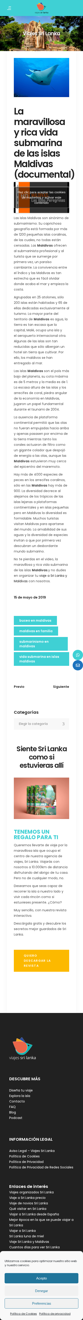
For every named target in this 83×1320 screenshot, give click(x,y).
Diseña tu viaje (21, 1090)
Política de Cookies (23, 1314)
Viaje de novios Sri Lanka (28, 1203)
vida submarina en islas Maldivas (39, 659)
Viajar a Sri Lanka (22, 1230)
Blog (12, 1112)
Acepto (41, 1278)
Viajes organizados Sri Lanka (31, 1192)
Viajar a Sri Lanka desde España (34, 1214)
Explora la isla (19, 1096)
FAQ (12, 1107)
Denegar (41, 1291)
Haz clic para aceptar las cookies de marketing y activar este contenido (41, 197)
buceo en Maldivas (35, 620)
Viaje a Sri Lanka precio (27, 1197)
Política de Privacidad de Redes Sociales (41, 1167)
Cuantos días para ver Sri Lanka (34, 1247)
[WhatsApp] (78, 655)
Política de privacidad (55, 1314)
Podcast (15, 1118)
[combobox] (41, 724)
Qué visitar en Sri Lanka (27, 1208)
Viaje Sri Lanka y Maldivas (29, 1241)
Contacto (17, 1101)
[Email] (78, 665)
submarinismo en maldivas (34, 643)
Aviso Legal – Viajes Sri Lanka (32, 1151)
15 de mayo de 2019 (30, 597)
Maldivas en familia (36, 631)
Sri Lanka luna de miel (26, 1236)
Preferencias (41, 1303)
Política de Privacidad (26, 1161)
